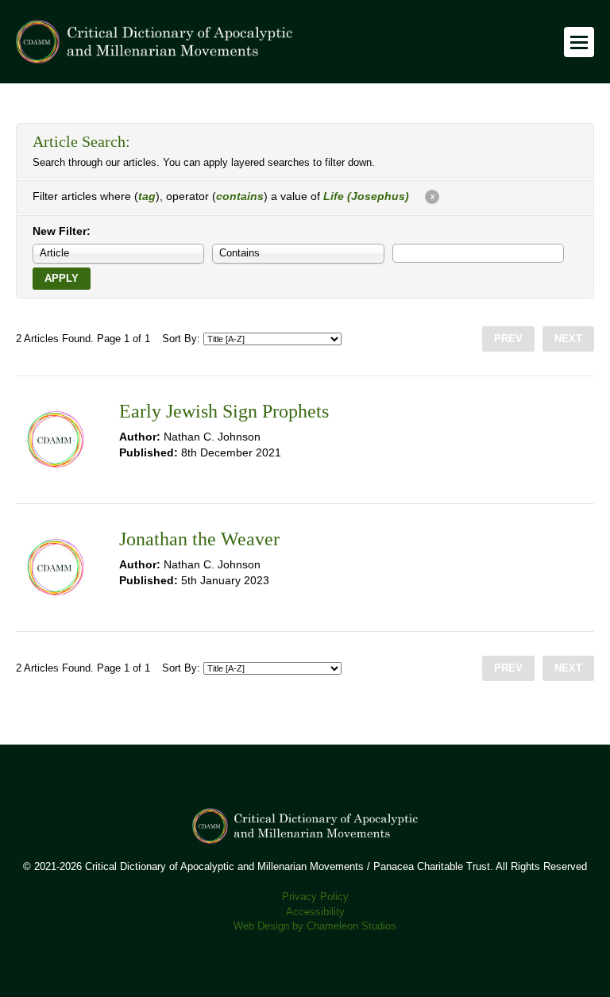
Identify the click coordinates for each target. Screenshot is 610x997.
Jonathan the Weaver (199, 539)
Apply (61, 278)
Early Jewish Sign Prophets (224, 411)
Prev (508, 339)
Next (568, 339)
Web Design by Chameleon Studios (315, 926)
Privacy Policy (315, 897)
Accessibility (315, 912)
